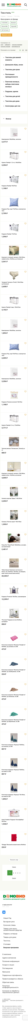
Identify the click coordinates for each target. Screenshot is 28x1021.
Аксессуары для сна (12, 106)
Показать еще (14, 860)
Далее (14, 878)
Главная (3, 16)
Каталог (9, 16)
